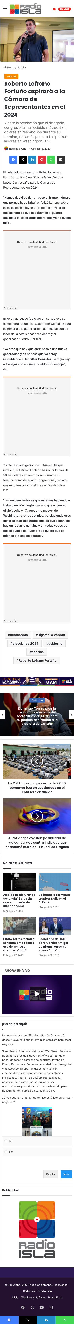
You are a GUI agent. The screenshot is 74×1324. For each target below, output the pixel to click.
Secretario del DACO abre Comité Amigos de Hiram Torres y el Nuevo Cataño (54, 944)
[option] (37, 714)
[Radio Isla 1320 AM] (25, 8)
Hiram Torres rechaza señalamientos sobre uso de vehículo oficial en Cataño (19, 944)
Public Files (55, 1297)
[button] (37, 1121)
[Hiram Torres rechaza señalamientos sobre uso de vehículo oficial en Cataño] (19, 926)
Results (50, 1174)
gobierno (55, 643)
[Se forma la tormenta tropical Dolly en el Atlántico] (55, 882)
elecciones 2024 (25, 643)
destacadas (19, 635)
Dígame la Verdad (51, 635)
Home (11, 67)
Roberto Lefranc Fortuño (38, 660)
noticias (38, 652)
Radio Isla (14, 148)
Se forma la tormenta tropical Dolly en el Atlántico (54, 898)
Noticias (22, 67)
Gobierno (37, 699)
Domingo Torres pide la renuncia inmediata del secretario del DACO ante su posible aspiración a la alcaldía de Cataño (37, 716)
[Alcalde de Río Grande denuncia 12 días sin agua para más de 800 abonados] (19, 882)
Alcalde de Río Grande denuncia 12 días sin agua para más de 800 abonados (19, 900)
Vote (66, 1174)
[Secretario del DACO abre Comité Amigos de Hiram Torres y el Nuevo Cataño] (55, 926)
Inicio (15, 1297)
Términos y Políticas (33, 1297)
